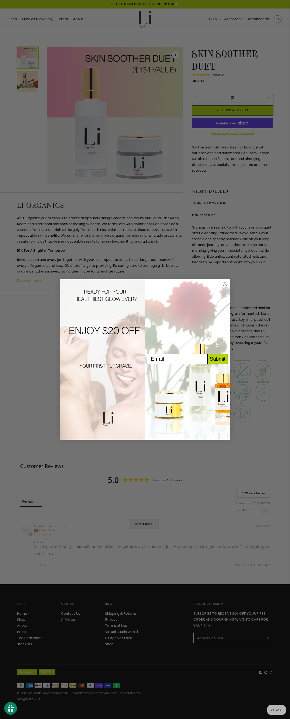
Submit (217, 359)
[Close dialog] (225, 284)
